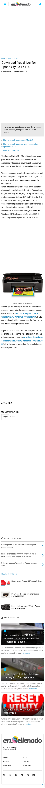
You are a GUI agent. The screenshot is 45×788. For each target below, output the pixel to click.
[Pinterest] (28, 775)
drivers (16, 58)
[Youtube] (4, 775)
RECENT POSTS (9, 574)
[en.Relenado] (20, 4)
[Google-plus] (33, 775)
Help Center (26, 766)
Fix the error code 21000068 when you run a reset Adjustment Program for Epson (22, 638)
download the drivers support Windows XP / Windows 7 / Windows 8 (22, 340)
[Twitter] (22, 775)
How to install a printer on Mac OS (18, 140)
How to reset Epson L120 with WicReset (27, 581)
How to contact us (11, 150)
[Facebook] (16, 775)
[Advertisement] (22, 31)
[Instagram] (10, 775)
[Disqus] (22, 451)
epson (9, 58)
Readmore (26, 653)
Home (3, 58)
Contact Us (7, 766)
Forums (6, 761)
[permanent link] (27, 71)
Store (24, 757)
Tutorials (25, 761)
